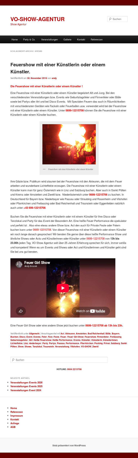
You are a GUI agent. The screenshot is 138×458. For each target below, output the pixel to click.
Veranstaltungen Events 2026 (26, 382)
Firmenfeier (103, 336)
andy (54, 78)
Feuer (63, 336)
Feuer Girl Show (75, 336)
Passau (61, 343)
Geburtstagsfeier (19, 340)
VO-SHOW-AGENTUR (37, 19)
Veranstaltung (62, 346)
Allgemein (34, 333)
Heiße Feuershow (42, 340)
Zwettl (95, 346)
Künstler (86, 340)
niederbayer (35, 343)
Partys (52, 343)
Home (15, 39)
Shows (28, 346)
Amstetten (81, 333)
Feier (44, 336)
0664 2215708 (74, 369)
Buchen (14, 336)
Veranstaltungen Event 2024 (25, 390)
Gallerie (67, 39)
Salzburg (115, 343)
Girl (31, 340)
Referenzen (97, 39)
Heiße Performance (62, 340)
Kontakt (81, 39)
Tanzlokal (37, 346)
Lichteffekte (16, 343)
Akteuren (70, 333)
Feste (56, 336)
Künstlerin (96, 340)
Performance (72, 343)
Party (45, 343)
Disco (22, 336)
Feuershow (90, 336)
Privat (107, 343)
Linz (26, 343)
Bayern (115, 333)
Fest (50, 336)
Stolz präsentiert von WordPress (69, 445)
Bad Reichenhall (96, 333)
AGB (12, 427)
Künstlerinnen (110, 340)
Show (21, 346)
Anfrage (14, 423)
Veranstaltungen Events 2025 (26, 386)
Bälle (108, 333)
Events (37, 336)
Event (29, 336)
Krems (76, 340)
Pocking (98, 343)
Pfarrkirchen (86, 343)
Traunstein (48, 346)
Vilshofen (75, 346)
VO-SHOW (86, 346)
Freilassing (115, 336)
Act (62, 333)
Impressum (16, 415)
